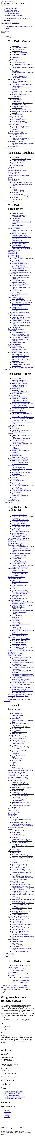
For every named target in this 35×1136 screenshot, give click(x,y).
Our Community (13, 479)
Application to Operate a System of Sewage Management (22, 691)
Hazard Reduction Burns (19, 233)
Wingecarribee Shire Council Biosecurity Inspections (20, 356)
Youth (13, 499)
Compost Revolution (18, 929)
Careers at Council (13, 98)
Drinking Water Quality (19, 914)
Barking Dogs (16, 752)
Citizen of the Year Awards (20, 430)
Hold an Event (12, 180)
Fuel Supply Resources (19, 557)
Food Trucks (15, 620)
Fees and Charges (13, 809)
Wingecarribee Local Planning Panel (19, 699)
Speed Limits (16, 849)
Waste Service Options (18, 854)
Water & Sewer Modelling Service (22, 908)
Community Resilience (15, 410)
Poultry (14, 765)
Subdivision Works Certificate (21, 679)
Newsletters (7, 1112)
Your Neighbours (13, 939)
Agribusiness (12, 167)
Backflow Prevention (18, 882)
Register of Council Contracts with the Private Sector (22, 92)
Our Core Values (17, 108)
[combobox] (10, 23)
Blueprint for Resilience (19, 412)
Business (7, 148)
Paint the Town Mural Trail (20, 408)
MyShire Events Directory (19, 460)
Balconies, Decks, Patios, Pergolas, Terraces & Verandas (22, 602)
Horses (14, 762)
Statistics (14, 482)
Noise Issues (15, 946)
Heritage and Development (20, 640)
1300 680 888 (12, 1074)
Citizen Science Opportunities (20, 284)
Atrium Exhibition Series (19, 397)
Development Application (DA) (21, 657)
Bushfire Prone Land (18, 607)
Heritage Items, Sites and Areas (21, 639)
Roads (10, 829)
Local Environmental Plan (16, 654)
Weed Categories (17, 354)
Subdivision (15, 632)
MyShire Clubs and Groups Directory (23, 462)
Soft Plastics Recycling (18, 867)
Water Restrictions (17, 909)
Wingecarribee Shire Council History (23, 67)
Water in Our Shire (13, 346)
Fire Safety (15, 597)
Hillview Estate (16, 558)
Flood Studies (16, 351)
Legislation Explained (18, 362)
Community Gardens (18, 280)
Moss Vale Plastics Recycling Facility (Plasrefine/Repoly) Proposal (23, 547)
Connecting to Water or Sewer (21, 886)
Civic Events (12, 427)
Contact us (7, 953)
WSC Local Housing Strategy (17, 1020)
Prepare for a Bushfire (18, 782)
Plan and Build (8, 502)
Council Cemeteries (18, 440)
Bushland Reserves (14, 250)
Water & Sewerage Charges (20, 913)
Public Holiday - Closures (15, 827)
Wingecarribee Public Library (13, 1098)
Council (8, 987)
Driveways (15, 614)
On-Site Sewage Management (21, 893)
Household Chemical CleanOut (21, 869)
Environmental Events (18, 282)
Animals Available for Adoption (21, 737)
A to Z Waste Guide (18, 919)
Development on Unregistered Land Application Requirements (22, 611)
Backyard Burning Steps (19, 319)
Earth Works (15, 617)
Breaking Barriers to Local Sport (21, 490)
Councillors (15, 71)
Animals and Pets (13, 735)
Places (6, 369)
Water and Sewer (13, 881)
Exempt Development (18, 570)
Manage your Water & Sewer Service (23, 891)
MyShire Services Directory (20, 464)
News (6, 956)
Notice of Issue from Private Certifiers (23, 682)
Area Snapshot (16, 174)
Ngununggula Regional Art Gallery (22, 403)
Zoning (14, 580)
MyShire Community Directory (17, 459)
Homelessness (16, 492)
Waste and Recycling (14, 851)
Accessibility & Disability (19, 489)
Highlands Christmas (18, 480)
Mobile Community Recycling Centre (23, 871)
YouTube (7, 1113)
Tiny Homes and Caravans (20, 634)
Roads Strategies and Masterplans (22, 839)
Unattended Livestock (18, 769)
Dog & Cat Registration (19, 738)
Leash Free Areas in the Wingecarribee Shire (19, 742)
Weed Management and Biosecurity (18, 352)
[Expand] (10, 37)
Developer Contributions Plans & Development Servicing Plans (22, 592)
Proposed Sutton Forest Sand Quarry (23, 565)
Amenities (15, 192)
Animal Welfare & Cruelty (20, 750)
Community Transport (18, 484)
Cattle (13, 757)
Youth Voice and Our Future (20, 334)
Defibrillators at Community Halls (22, 443)
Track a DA (11, 697)
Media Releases (12, 972)
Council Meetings (13, 124)
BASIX (14, 588)
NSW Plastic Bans (17, 923)
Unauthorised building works (20, 951)
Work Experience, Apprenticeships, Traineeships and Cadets (22, 103)
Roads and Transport (14, 500)
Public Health (12, 815)
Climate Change (13, 252)
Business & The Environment (20, 320)
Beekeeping (15, 753)
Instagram (7, 1115)
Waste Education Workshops (20, 931)
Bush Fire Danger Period (19, 235)
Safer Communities (17, 494)
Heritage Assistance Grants (20, 645)
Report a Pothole (17, 834)
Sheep (14, 767)
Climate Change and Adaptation (21, 337)
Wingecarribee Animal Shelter (21, 438)
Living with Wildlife (18, 299)
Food (13, 187)
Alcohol (14, 189)
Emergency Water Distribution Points (23, 899)
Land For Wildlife (17, 290)
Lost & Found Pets (17, 740)
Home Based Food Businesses (21, 624)
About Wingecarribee (18, 62)
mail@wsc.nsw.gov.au (11, 1077)
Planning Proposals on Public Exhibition (20, 694)
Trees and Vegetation (14, 344)
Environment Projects (14, 257)
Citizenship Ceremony (18, 432)
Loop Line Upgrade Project (20, 567)
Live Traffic (15, 844)
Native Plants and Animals (16, 297)
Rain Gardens (16, 625)
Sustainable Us (12, 330)
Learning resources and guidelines (22, 924)
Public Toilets (16, 449)
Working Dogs (16, 760)
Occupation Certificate (18, 677)
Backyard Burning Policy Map (21, 317)
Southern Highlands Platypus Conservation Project (20, 264)
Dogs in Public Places (18, 755)
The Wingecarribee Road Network (22, 841)
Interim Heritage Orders (19, 644)
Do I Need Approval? (14, 600)
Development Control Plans (16, 577)
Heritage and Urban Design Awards (22, 647)
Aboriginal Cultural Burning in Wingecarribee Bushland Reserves (22, 247)
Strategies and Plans (18, 139)
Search (3, 985)
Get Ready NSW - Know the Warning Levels (20, 784)
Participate (11, 465)
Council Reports (17, 136)
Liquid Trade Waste (18, 889)
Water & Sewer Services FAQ (21, 911)
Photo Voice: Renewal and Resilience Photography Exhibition (23, 419)
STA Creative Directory (19, 405)
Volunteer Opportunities (19, 475)
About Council (12, 61)
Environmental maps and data (20, 312)
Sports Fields (16, 454)
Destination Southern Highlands (17, 170)
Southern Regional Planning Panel (18, 696)
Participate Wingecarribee (12, 1093)
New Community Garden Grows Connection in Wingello (21, 969)
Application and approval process (22, 184)
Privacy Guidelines (17, 86)
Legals (10, 1131)
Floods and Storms (17, 790)
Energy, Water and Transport (20, 335)
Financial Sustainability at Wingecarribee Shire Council (20, 76)
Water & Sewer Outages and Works (18, 916)
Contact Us (11, 955)
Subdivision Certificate (18, 681)
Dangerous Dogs (17, 758)
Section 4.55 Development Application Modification (20, 659)
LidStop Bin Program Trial (20, 934)
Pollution (11, 314)
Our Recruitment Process (19, 109)
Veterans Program (17, 114)
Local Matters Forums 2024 (20, 123)
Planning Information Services (21, 590)
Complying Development (19, 665)
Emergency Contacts (18, 789)
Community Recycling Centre (21, 866)
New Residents (12, 810)
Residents (7, 701)
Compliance (15, 943)
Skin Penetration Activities (20, 822)
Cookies (15, 1131)
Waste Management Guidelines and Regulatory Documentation (22, 878)
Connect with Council (14, 116)
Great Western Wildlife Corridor (21, 300)
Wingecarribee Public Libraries (21, 457)
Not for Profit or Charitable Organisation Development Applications (20, 573)
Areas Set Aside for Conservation (22, 302)
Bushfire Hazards (17, 240)
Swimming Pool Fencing (19, 598)
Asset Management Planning (16, 772)
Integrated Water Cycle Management (23, 888)
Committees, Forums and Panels (21, 126)
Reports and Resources (18, 262)
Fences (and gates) (17, 945)
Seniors (14, 497)
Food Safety (15, 817)
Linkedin (7, 1117)
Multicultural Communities (20, 495)
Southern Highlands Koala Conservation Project (20, 267)
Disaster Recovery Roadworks (21, 836)
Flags (13, 69)
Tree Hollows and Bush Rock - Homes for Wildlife (21, 304)
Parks (13, 447)
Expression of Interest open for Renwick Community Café (21, 981)
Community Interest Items (15, 545)
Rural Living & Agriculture (16, 329)
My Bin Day (15, 852)
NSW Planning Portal (14, 655)
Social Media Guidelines (19, 119)
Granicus (3, 1134)
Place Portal (15, 477)
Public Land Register (14, 146)
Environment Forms (14, 255)
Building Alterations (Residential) (22, 605)
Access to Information (14, 79)
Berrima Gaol (16, 560)
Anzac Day (15, 428)
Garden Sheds (16, 622)
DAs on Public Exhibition (16, 543)
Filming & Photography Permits (17, 777)
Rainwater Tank (16, 627)
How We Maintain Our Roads (21, 831)
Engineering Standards (18, 595)
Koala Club (15, 292)
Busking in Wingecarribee (19, 398)
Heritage (10, 637)
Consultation (15, 470)
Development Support (14, 578)
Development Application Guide (17, 568)
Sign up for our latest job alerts (21, 106)
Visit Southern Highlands (11, 1095)
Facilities (10, 433)
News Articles (12, 967)
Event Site (15, 185)
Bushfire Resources (17, 245)
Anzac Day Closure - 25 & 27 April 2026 (20, 770)
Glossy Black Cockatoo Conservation (23, 258)
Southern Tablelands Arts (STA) (21, 402)
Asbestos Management (18, 315)
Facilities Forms (16, 445)
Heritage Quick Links (18, 649)
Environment (8, 201)
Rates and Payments (14, 812)
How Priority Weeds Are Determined (23, 367)
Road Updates (16, 832)
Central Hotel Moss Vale (19, 562)
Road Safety (15, 837)
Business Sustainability (18, 342)
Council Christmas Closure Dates (18, 775)
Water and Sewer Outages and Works (23, 903)
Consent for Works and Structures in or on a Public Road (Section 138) (22, 688)
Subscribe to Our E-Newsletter (21, 121)
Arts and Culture (13, 395)
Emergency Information (15, 780)
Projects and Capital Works (16, 141)
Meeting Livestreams (18, 131)
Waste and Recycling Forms (20, 864)
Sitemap (21, 1131)
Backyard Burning (17, 941)
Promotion (15, 197)
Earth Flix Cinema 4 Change (20, 275)
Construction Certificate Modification (23, 676)
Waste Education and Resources (21, 876)
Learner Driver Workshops (20, 842)
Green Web (15, 260)
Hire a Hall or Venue (18, 442)
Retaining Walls (16, 629)
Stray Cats (15, 745)
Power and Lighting (18, 191)
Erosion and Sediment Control (21, 325)
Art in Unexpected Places (19, 400)
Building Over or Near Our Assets (22, 884)
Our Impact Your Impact (19, 332)
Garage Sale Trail (17, 921)
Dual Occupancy (17, 615)
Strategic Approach (14, 179)
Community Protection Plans (20, 242)
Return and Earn (17, 926)
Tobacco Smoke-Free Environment (22, 826)
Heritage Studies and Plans (20, 642)
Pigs (13, 764)
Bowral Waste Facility (18, 563)
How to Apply (16, 101)
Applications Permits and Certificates (19, 538)
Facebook (7, 1110)
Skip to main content (7, 1)
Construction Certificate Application (22, 674)
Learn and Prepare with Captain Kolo (23, 417)
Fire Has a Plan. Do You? (19, 243)
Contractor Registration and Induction (23, 143)
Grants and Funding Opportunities (22, 469)
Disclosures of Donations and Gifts (22, 84)
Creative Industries (13, 169)
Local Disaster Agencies (19, 425)
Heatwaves (15, 792)
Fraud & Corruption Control (20, 138)
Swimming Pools (17, 455)
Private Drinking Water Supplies (21, 824)
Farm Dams (15, 619)
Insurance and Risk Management (21, 196)
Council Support (17, 199)
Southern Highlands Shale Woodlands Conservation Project (21, 271)
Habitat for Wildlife (17, 285)
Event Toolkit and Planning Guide (22, 182)
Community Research (18, 467)
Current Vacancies (17, 99)
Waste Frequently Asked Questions (22, 856)
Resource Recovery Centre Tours (22, 928)
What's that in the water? (19, 349)
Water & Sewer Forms (18, 901)
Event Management (17, 194)
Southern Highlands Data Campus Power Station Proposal (22, 554)
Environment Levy (13, 253)
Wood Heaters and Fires (19, 635)
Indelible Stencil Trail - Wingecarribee (23, 407)
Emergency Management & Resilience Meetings (20, 799)
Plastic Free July (17, 933)
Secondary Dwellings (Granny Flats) (23, 630)
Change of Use (16, 608)
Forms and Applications (19, 118)
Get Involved (12, 273)
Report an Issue (12, 814)
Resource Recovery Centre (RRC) (22, 872)
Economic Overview (14, 172)
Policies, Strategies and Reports (17, 133)
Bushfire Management (14, 228)
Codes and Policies (17, 134)
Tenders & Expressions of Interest (18, 145)
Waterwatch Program (18, 347)
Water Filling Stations (18, 898)
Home (2, 987)
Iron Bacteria (16, 327)
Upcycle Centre (16, 874)
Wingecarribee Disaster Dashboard (22, 787)
